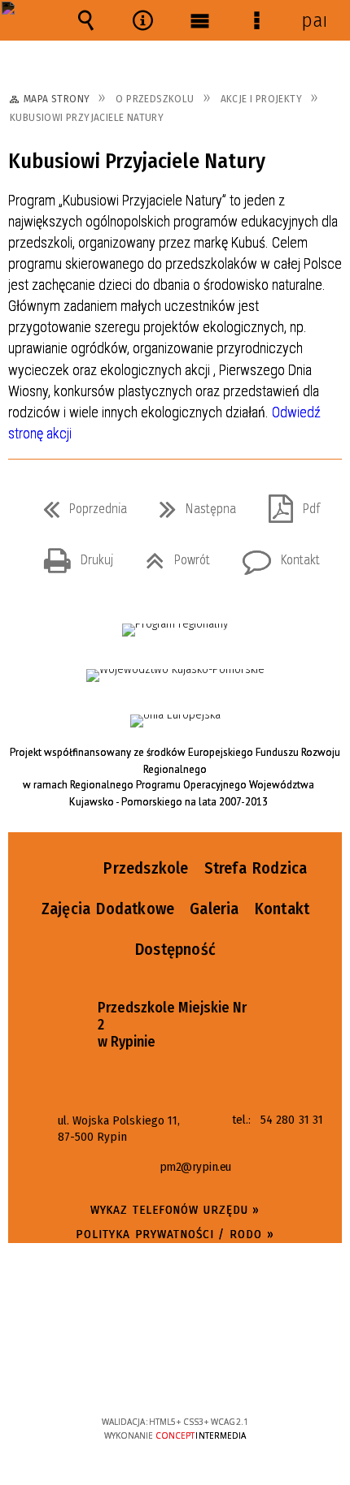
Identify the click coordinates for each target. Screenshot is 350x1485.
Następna (191, 504)
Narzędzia (142, 20)
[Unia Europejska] (175, 720)
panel (313, 20)
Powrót (171, 555)
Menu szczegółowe (256, 20)
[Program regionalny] (175, 630)
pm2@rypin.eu (195, 1167)
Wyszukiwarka (85, 20)
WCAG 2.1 (224, 1373)
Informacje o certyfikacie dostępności (175, 1317)
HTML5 (150, 1375)
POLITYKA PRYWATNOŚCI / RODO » (174, 1234)
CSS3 (174, 1375)
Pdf (288, 504)
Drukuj (72, 555)
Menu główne (199, 20)
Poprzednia (78, 504)
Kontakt (275, 555)
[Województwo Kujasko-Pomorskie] (175, 675)
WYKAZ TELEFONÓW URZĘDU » (175, 1209)
